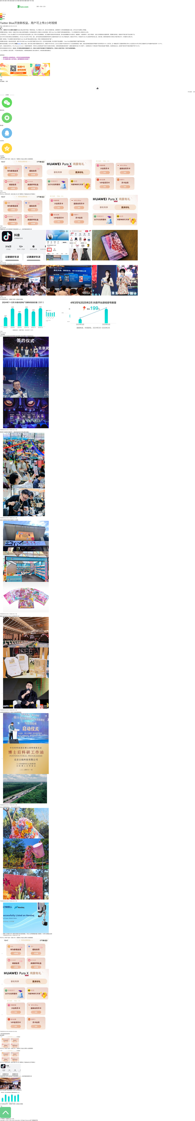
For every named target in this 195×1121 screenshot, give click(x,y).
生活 (16, 0)
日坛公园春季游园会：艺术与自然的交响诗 (10, 807)
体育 (8, 0)
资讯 (3, 0)
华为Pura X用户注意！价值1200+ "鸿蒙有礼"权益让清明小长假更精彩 (16, 937)
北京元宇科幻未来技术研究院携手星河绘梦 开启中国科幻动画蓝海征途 (16, 336)
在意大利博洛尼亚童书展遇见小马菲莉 (9, 520)
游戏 (11, 0)
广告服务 (7, 1118)
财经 (23, 0)
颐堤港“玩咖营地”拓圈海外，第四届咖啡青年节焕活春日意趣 (14, 432)
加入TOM (11, 1118)
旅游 (13, 0)
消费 (28, 0)
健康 (25, 0)
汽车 (30, 0)
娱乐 (6, 0)
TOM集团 (2, 1118)
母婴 (18, 0)
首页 (1, 0)
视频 (21, 0)
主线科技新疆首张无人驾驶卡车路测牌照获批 (10, 712)
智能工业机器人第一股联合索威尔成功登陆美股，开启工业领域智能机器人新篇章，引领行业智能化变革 (27, 933)
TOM (1, 429)
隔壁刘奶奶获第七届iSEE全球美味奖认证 (9, 616)
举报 (1, 79)
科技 (33, 0)
